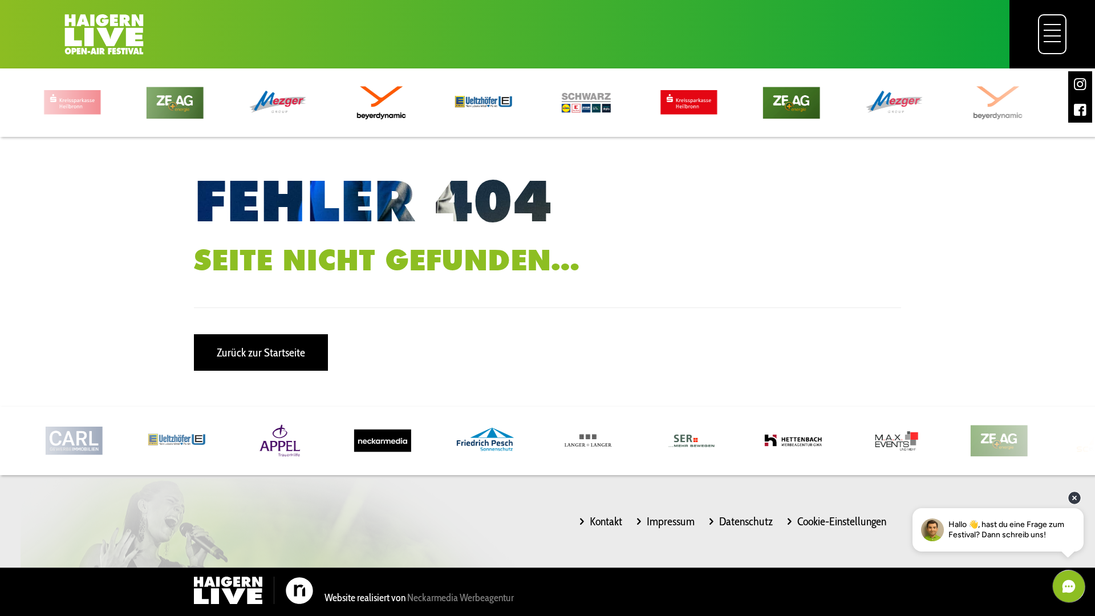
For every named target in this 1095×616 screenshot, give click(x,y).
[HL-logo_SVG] (104, 34)
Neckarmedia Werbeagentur (460, 597)
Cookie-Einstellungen (841, 521)
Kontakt (606, 521)
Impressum (671, 521)
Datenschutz (746, 521)
